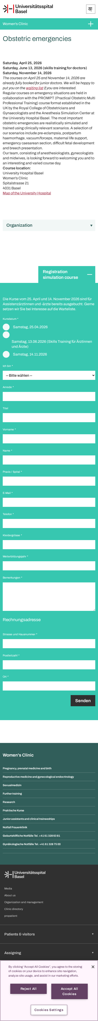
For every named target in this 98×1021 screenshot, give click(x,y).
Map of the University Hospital (27, 193)
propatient (10, 915)
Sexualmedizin (12, 785)
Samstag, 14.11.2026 (30, 354)
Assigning (12, 953)
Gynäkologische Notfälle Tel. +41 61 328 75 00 (32, 844)
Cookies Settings (49, 1010)
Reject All (29, 989)
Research (9, 802)
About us (9, 895)
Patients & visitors (19, 934)
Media (8, 888)
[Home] (28, 9)
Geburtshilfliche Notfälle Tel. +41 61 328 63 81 (31, 835)
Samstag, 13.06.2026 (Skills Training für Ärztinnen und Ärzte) (52, 344)
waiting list (34, 88)
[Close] (93, 967)
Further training (12, 793)
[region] (49, 990)
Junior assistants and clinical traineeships (29, 818)
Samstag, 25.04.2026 (30, 327)
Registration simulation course (60, 274)
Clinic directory (13, 909)
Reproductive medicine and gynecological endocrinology (38, 776)
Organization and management (23, 902)
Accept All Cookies (69, 991)
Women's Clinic (15, 24)
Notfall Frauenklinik (15, 827)
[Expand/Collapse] (90, 9)
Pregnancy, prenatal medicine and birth (27, 768)
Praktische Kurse (13, 810)
